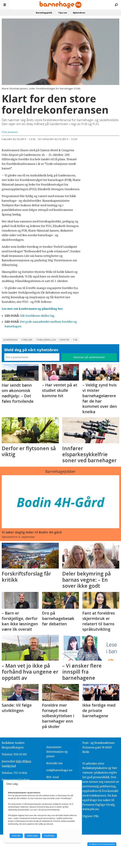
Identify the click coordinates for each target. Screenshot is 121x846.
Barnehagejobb (44, 12)
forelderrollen (46, 339)
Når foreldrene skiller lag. (37, 315)
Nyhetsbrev (79, 12)
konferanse (10, 339)
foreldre (27, 339)
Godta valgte (32, 836)
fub (75, 339)
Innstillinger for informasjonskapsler (102, 844)
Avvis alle (16, 836)
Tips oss (62, 12)
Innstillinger (49, 836)
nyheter (64, 339)
